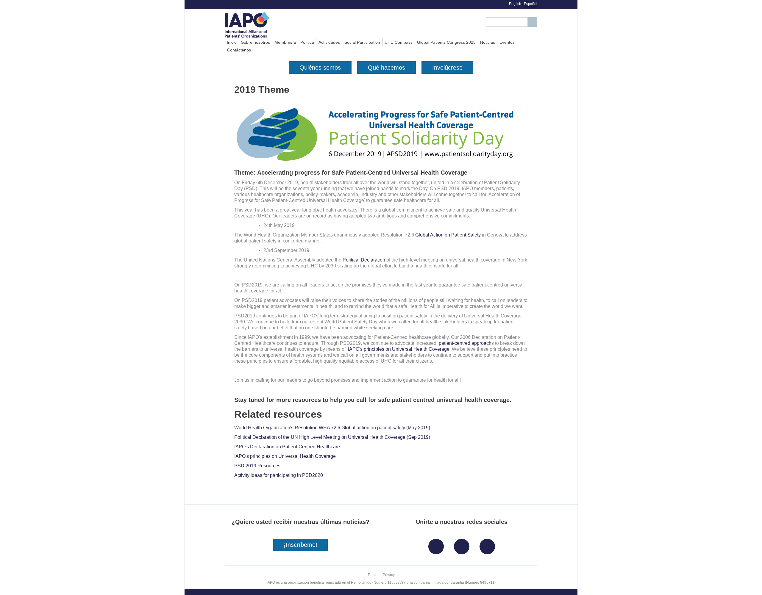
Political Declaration (364, 259)
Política (307, 42)
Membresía (285, 42)
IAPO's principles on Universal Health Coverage (398, 349)
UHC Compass (399, 42)
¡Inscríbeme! (300, 544)
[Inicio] (258, 25)
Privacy (389, 575)
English (515, 4)
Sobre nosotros (255, 42)
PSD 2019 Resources (257, 465)
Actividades (329, 42)
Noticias (487, 42)
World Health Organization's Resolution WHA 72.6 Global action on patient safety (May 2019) (332, 427)
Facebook (437, 544)
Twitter (463, 544)
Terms (372, 575)
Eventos (507, 42)
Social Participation (362, 42)
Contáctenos (239, 50)
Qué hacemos (386, 67)
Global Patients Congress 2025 (446, 42)
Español (530, 4)
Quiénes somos (320, 67)
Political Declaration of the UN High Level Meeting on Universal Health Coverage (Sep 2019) (332, 437)
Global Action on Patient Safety (448, 234)
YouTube (489, 544)
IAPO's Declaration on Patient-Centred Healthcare (287, 446)
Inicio (232, 42)
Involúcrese (447, 67)
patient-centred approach (465, 343)
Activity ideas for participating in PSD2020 (278, 475)
